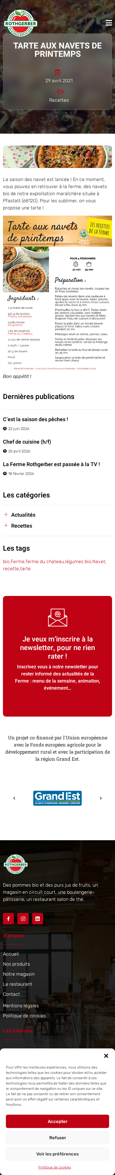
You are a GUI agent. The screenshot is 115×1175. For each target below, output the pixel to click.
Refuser (57, 1137)
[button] (106, 1056)
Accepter (58, 1121)
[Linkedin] (37, 918)
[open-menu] (109, 22)
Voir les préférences (57, 1154)
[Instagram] (22, 918)
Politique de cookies (54, 1167)
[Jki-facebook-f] (8, 918)
